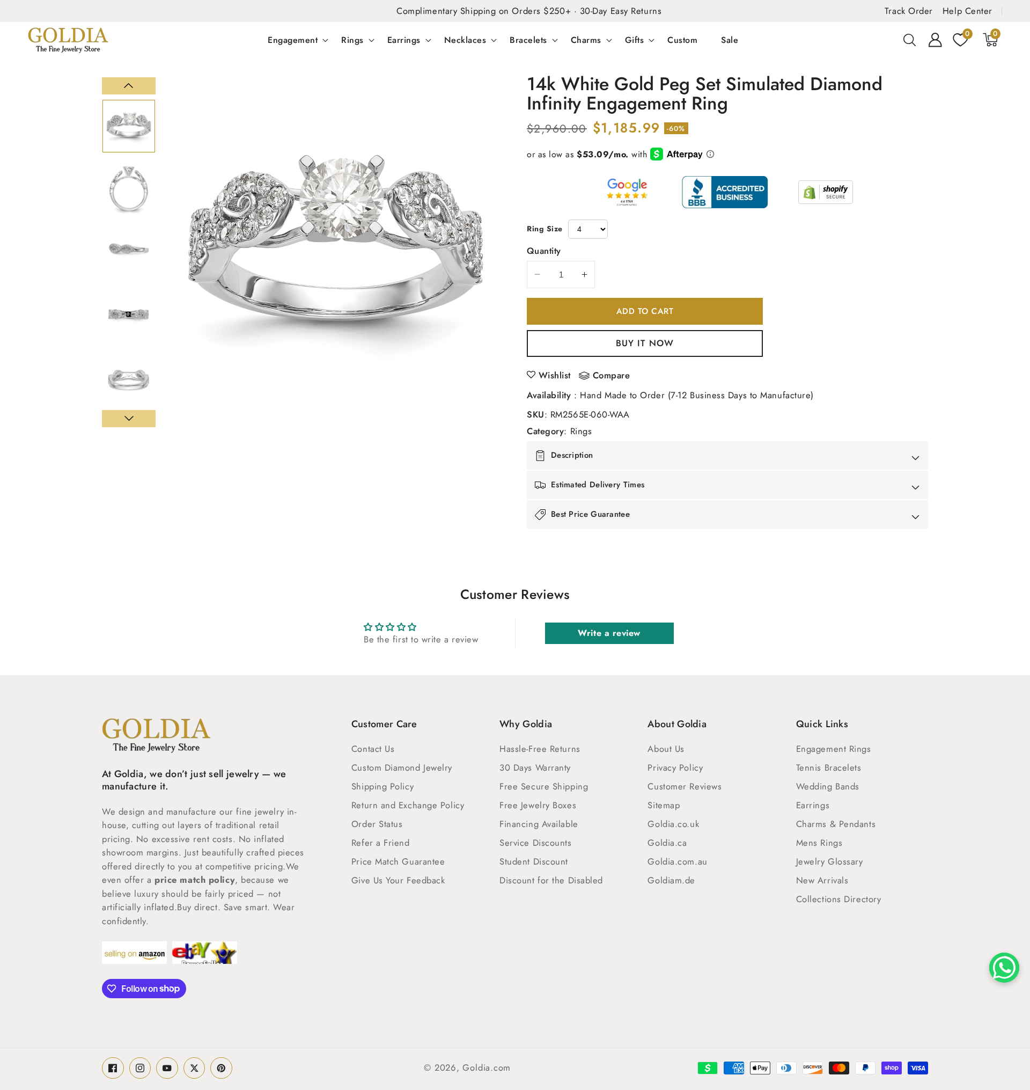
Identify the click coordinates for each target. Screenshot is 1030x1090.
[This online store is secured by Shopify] (825, 192)
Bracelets (528, 39)
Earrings (404, 39)
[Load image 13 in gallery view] (128, 378)
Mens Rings (819, 842)
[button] (910, 40)
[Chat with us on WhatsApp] (1004, 968)
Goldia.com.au (677, 861)
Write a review (609, 633)
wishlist (555, 375)
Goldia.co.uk (673, 823)
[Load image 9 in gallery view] (128, 126)
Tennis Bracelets (829, 767)
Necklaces (465, 39)
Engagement (293, 39)
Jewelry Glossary (829, 861)
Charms (586, 39)
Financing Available (538, 823)
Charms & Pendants (836, 823)
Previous (129, 85)
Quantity (544, 250)
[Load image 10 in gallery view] (128, 189)
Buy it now (645, 342)
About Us (666, 748)
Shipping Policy (382, 786)
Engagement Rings (833, 748)
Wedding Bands (827, 786)
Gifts (634, 39)
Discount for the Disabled (551, 880)
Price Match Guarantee (398, 861)
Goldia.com (486, 1067)
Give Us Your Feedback (398, 880)
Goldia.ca (667, 842)
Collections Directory (838, 899)
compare (611, 376)
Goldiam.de (671, 880)
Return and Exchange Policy (407, 805)
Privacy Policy (675, 767)
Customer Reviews (685, 786)
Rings (352, 39)
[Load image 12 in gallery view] (128, 315)
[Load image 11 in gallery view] (128, 252)
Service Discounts (535, 842)
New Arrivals (822, 880)
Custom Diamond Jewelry (401, 767)
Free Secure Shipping (543, 786)
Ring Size (545, 228)
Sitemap (664, 805)
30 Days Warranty (535, 767)
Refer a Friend (380, 842)
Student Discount (533, 861)
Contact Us (373, 748)
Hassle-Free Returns (539, 748)
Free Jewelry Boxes (537, 805)
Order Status (377, 823)
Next (129, 418)
